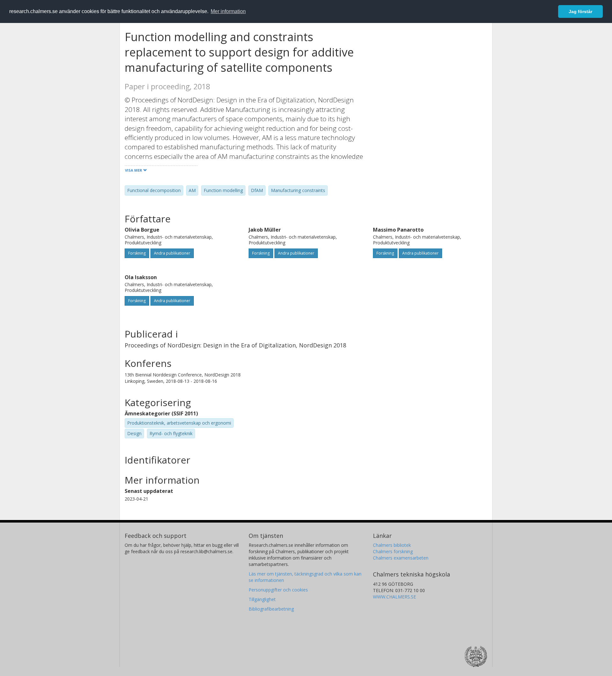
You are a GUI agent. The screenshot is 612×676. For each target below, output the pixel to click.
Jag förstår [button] (580, 11)
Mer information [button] (228, 11)
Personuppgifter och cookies (278, 590)
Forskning (137, 253)
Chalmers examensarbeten (400, 558)
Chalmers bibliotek (392, 545)
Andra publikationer (172, 253)
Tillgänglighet (262, 599)
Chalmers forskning (393, 551)
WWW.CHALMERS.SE (394, 597)
